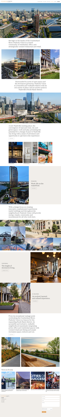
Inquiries (55, 1)
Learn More (11, 138)
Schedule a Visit (5, 270)
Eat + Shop (48, 1)
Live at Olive (44, 1)
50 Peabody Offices (39, 1)
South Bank (52, 1)
